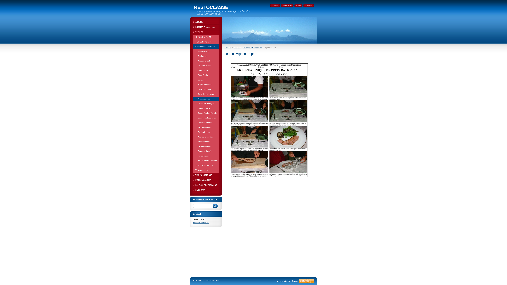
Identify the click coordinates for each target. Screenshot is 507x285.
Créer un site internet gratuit (287, 281)
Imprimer (310, 5)
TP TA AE (237, 48)
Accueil (276, 5)
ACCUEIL (227, 48)
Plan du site (288, 5)
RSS (299, 5)
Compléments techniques (252, 48)
